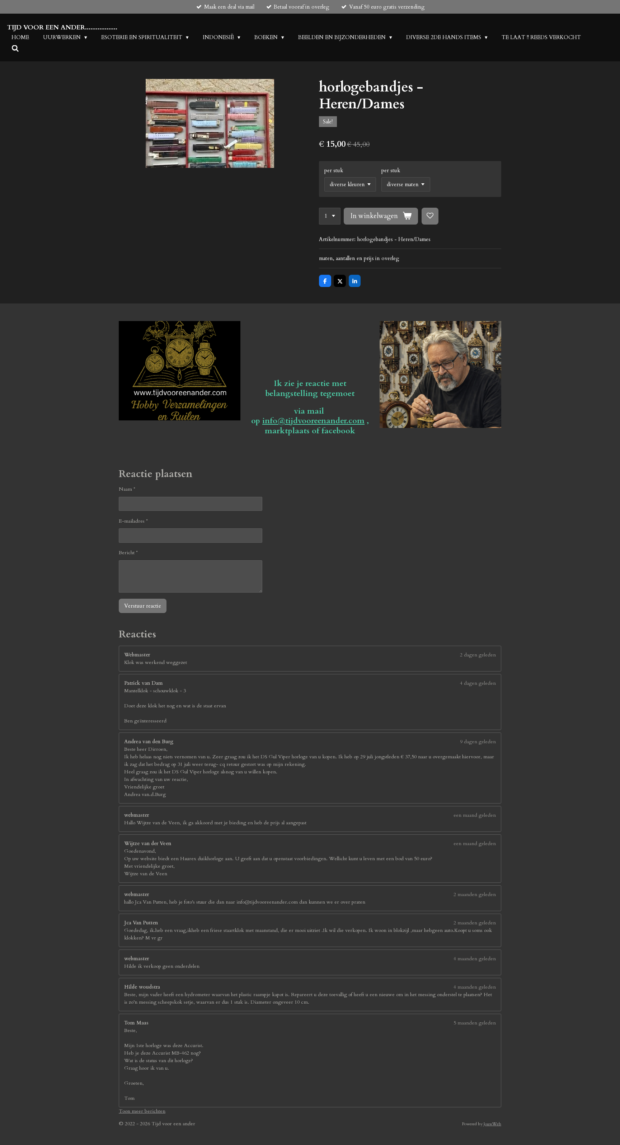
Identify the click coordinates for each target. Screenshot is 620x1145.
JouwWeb (492, 1124)
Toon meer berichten (142, 1111)
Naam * (127, 489)
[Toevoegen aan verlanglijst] (430, 216)
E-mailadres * (133, 521)
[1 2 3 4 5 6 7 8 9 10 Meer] (329, 216)
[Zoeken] (15, 48)
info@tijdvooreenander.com (313, 420)
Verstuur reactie (142, 605)
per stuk (333, 170)
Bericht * (128, 552)
